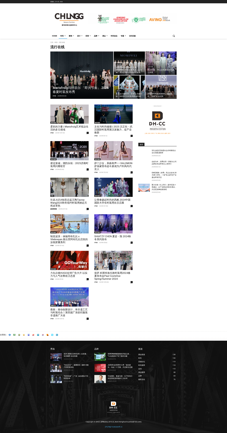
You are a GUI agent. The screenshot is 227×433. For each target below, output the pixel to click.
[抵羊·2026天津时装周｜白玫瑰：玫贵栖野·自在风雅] (56, 357)
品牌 (96, 269)
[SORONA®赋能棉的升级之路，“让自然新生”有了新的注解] (100, 357)
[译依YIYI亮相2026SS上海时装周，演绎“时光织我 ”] (161, 87)
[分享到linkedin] (57, 335)
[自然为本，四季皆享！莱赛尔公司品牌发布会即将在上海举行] (144, 165)
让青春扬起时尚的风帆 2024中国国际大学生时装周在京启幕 (112, 201)
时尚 (56, 42)
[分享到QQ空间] (19, 335)
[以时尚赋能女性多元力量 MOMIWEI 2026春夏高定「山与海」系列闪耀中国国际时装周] (129, 63)
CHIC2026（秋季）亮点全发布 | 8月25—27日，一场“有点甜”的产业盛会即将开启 (164, 175)
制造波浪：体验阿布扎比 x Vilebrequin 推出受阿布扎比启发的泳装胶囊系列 (69, 239)
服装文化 (53, 305)
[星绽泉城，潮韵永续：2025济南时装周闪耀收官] (69, 150)
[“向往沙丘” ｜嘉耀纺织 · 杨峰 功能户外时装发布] (56, 368)
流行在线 (56, 84)
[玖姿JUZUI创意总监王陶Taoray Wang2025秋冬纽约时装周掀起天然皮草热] (69, 187)
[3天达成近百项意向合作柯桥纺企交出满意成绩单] (144, 153)
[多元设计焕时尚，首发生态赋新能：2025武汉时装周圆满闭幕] (129, 87)
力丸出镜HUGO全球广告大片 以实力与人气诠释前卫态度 (68, 274)
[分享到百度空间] (29, 335)
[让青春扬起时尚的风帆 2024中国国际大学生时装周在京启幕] (113, 187)
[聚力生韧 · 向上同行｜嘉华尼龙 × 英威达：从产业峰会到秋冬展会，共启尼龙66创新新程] (144, 188)
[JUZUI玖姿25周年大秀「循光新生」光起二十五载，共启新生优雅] (100, 368)
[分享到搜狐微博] (47, 335)
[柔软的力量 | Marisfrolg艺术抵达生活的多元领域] (69, 114)
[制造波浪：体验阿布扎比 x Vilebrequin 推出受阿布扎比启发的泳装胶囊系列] (69, 223)
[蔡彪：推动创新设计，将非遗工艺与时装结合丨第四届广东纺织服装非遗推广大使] (69, 297)
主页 (51, 42)
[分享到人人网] (10, 335)
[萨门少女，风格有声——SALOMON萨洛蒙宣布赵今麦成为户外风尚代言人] (113, 150)
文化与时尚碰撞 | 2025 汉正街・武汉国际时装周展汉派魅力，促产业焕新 (113, 129)
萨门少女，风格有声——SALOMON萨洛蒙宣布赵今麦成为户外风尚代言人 (113, 166)
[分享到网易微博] (43, 335)
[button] (174, 36)
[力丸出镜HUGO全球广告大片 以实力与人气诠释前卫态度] (69, 260)
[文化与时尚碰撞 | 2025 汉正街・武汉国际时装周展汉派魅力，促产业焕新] (113, 114)
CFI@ (52, 133)
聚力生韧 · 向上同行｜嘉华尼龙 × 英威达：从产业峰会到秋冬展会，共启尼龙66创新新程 (164, 187)
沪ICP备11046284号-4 (113, 427)
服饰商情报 (53, 209)
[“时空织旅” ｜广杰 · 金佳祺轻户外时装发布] (56, 379)
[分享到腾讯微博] (38, 335)
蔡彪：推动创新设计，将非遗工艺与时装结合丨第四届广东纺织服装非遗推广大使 (69, 312)
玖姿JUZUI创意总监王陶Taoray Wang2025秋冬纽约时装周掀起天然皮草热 (68, 202)
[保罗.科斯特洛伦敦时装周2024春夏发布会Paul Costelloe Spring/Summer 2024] (113, 260)
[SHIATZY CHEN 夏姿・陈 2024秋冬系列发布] (113, 223)
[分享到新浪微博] (33, 335)
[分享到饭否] (52, 335)
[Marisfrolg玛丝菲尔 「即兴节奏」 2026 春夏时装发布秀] (81, 75)
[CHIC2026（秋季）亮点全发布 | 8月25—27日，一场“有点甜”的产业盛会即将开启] (144, 176)
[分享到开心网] (24, 335)
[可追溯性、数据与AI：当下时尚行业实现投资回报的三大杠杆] (100, 379)
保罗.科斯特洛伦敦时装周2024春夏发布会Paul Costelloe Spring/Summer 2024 (112, 276)
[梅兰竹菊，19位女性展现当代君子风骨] (161, 63)
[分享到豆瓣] (14, 335)
